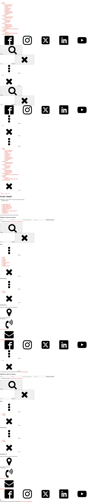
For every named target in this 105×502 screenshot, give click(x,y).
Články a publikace (6, 173)
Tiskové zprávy (8, 154)
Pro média (7, 177)
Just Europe (7, 167)
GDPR (3, 291)
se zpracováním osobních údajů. (16, 221)
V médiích (4, 175)
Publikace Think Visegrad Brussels (11, 174)
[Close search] (24, 59)
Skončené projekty (8, 171)
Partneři (6, 160)
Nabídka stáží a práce (9, 158)
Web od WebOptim (24, 371)
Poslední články (6, 204)
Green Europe (7, 166)
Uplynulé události (8, 163)
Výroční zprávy (8, 153)
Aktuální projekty (8, 170)
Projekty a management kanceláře (11, 178)
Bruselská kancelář (6, 179)
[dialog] (52, 43)
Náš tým (6, 152)
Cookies (4, 292)
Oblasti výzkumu (8, 151)
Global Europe (8, 165)
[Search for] (5, 63)
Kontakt (4, 176)
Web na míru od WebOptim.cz (26, 501)
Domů (3, 148)
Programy (4, 164)
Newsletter (7, 155)
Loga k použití (7, 159)
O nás (3, 149)
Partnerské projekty (8, 172)
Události (4, 161)
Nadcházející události (9, 162)
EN (3, 75)
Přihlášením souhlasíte (12, 221)
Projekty (4, 168)
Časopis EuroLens (8, 156)
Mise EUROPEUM (8, 150)
